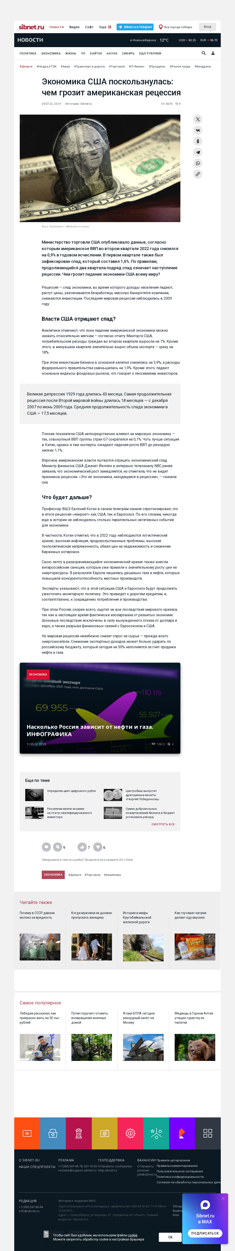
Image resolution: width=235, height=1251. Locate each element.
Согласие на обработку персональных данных (191, 1182)
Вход (207, 26)
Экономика (51, 53)
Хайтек (96, 53)
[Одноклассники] (197, 141)
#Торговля (117, 66)
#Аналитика (112, 875)
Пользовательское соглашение (180, 1171)
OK (170, 1237)
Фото (45, 226)
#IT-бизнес (137, 66)
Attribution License (77, 226)
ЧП (83, 53)
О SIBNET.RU (29, 1160)
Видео (74, 27)
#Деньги (26, 66)
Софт (89, 27)
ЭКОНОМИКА (38, 674)
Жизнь (70, 53)
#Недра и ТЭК (47, 66)
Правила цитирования (173, 1160)
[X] (197, 119)
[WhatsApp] (197, 163)
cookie (132, 1235)
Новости (57, 27)
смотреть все (163, 824)
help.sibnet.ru (107, 1170)
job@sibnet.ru (147, 1174)
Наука (112, 53)
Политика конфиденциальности (180, 1177)
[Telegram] (197, 152)
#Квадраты (203, 66)
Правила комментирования (177, 1166)
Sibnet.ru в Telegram (138, 27)
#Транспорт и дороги (89, 66)
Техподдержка (111, 1160)
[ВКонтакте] (197, 130)
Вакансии (146, 1160)
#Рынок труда (180, 66)
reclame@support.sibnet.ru (77, 1170)
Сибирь (128, 53)
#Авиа (65, 66)
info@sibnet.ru (29, 1211)
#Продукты (157, 66)
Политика (28, 53)
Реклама (66, 1160)
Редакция (28, 1201)
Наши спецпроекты (37, 1167)
